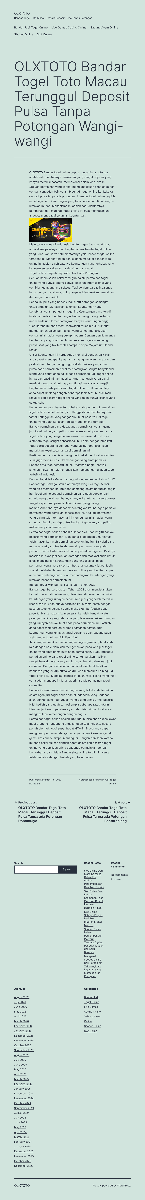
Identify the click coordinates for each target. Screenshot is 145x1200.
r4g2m (36, 783)
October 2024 (22, 1103)
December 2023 (23, 1151)
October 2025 (22, 1045)
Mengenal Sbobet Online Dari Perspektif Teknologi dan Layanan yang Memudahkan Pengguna (93, 966)
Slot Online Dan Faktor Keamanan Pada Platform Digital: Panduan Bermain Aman (93, 899)
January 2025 (22, 1088)
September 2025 (24, 1050)
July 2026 (20, 1002)
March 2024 (21, 1136)
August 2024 (22, 1112)
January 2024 (22, 1146)
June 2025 (20, 1064)
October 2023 (22, 1161)
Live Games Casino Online (69, 27)
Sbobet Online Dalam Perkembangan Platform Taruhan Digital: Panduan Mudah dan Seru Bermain (94, 941)
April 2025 (20, 1074)
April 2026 (20, 1016)
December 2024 (24, 1093)
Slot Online (44, 34)
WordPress (123, 1185)
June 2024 (20, 1122)
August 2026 (21, 997)
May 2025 (20, 1069)
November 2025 (24, 1040)
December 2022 (23, 1165)
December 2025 (23, 1035)
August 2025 (21, 1055)
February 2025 (23, 1083)
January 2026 (22, 1030)
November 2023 (24, 1156)
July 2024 (20, 1117)
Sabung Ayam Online (104, 27)
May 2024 (20, 1127)
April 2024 (20, 1132)
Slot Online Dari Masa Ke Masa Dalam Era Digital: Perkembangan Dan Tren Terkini (94, 879)
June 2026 (20, 1006)
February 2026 (23, 1026)
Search (18, 863)
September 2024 (24, 1108)
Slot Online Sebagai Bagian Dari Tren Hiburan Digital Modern (93, 918)
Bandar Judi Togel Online (31, 27)
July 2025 (20, 1059)
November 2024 (24, 1098)
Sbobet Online (23, 34)
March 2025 (21, 1079)
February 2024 (23, 1141)
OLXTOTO (22, 13)
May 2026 (20, 1011)
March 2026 (21, 1021)
